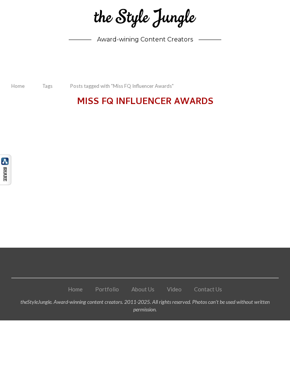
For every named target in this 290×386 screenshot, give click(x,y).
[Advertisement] (145, 172)
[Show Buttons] (5, 158)
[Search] (275, 61)
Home (18, 86)
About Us (142, 289)
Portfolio (107, 289)
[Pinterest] (145, 263)
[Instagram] (128, 263)
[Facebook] (112, 263)
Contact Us (208, 289)
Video (174, 289)
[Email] (178, 263)
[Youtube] (162, 263)
